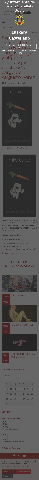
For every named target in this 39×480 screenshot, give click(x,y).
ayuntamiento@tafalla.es (19, 55)
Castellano (19, 38)
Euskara (19, 32)
